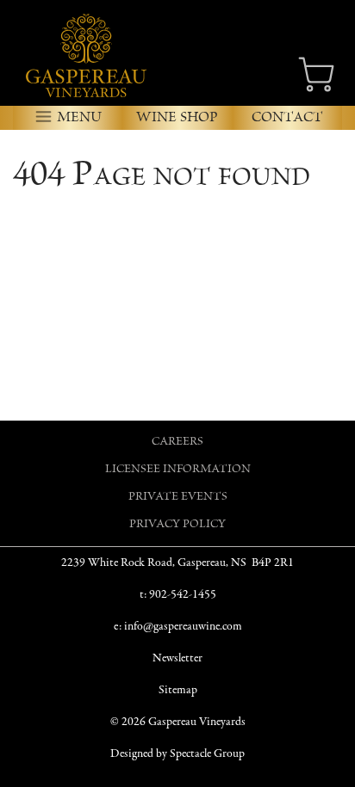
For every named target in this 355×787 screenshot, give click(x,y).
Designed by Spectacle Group (177, 754)
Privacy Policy (177, 525)
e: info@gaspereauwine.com (178, 626)
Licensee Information (178, 470)
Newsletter (177, 658)
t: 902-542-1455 (178, 595)
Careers (177, 442)
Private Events (177, 497)
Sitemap (178, 690)
